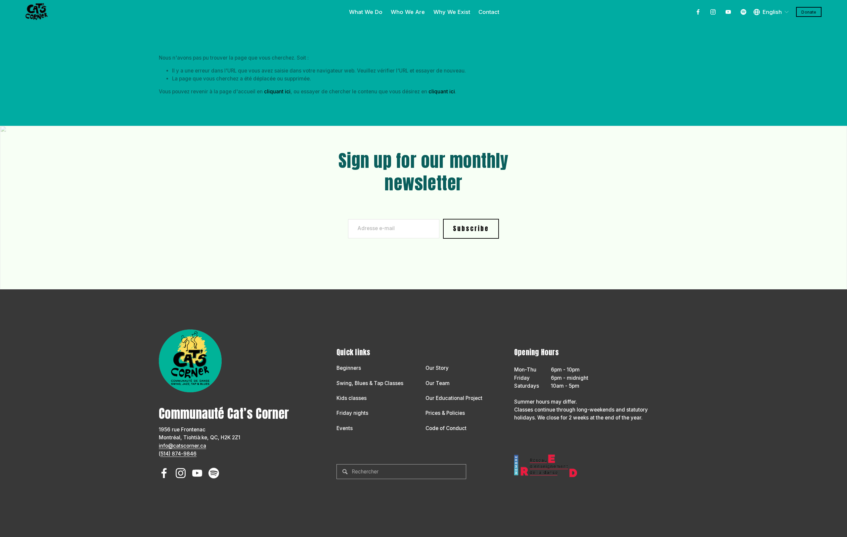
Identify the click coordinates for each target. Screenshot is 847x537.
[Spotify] (743, 12)
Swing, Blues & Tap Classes (369, 383)
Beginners (348, 368)
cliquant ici (277, 91)
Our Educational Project (453, 398)
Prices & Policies (445, 413)
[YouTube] (728, 12)
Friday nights (352, 413)
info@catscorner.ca (182, 446)
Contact (488, 12)
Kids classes (351, 398)
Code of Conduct (446, 428)
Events (344, 428)
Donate (808, 12)
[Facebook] (698, 12)
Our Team (437, 383)
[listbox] (771, 12)
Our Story (437, 368)
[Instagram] (713, 12)
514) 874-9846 (178, 454)
